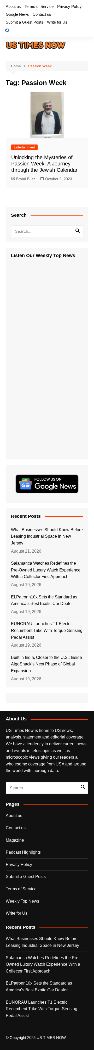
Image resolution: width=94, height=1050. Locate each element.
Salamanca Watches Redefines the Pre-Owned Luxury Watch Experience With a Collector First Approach (45, 570)
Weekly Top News (22, 901)
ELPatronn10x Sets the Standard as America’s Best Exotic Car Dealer (44, 600)
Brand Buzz (25, 179)
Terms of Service (39, 6)
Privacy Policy (69, 6)
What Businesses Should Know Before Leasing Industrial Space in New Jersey (47, 536)
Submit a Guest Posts (24, 22)
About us (13, 6)
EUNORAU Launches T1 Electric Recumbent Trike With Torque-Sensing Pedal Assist (47, 630)
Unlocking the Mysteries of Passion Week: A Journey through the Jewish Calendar (44, 163)
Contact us (42, 14)
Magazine (15, 840)
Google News (17, 14)
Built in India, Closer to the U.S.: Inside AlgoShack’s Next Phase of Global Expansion (46, 664)
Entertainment (24, 147)
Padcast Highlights (23, 852)
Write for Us (57, 22)
